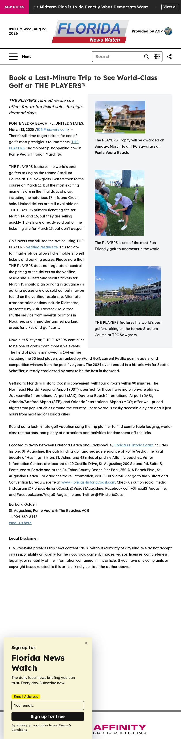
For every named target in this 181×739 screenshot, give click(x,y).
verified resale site (42, 247)
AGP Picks (14, 7)
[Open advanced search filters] (157, 56)
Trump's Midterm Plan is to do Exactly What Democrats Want (85, 7)
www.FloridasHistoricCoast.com (88, 482)
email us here (20, 523)
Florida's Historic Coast (133, 445)
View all (170, 7)
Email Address (26, 696)
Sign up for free (48, 716)
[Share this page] (169, 56)
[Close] (86, 643)
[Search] (146, 56)
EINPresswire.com (52, 129)
